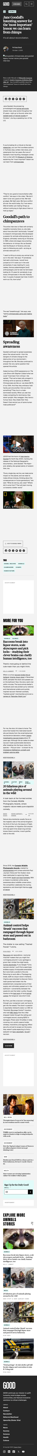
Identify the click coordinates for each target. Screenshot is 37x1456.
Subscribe (16, 4)
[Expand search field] (26, 4)
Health (6, 1170)
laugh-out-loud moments (21, 878)
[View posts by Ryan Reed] (5, 49)
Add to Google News (14, 543)
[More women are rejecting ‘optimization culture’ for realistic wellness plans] (18, 1172)
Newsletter (7, 1414)
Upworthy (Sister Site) (12, 1420)
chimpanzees (19, 162)
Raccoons (6, 955)
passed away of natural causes (14, 116)
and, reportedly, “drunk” (21, 1032)
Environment (8, 1129)
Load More (8, 1045)
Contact (6, 1411)
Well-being (8, 1117)
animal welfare (10, 564)
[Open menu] (31, 4)
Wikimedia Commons (25, 78)
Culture (14, 782)
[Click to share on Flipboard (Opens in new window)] (16, 99)
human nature (9, 571)
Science (15, 638)
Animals (12, 12)
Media (20, 782)
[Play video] (18, 328)
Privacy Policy (17, 1447)
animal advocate (22, 108)
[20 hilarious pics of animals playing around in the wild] (18, 1283)
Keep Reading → (9, 757)
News (5, 1157)
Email (7, 1188)
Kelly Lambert (8, 671)
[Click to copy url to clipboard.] (24, 99)
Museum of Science (25, 157)
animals (21, 564)
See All (32, 1223)
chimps (18, 567)
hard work (16, 993)
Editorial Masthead (10, 1417)
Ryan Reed (18, 47)
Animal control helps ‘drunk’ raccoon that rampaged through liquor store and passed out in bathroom (18, 932)
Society (6, 1431)
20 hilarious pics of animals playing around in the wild (17, 790)
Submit (31, 1192)
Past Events (27, 782)
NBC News (14, 1013)
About (5, 1408)
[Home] (4, 11)
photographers (8, 870)
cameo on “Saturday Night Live (14, 696)
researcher (7, 147)
